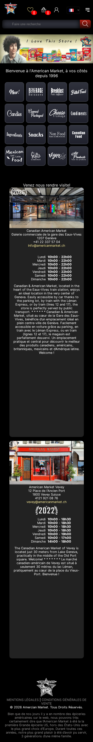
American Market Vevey (46, 487)
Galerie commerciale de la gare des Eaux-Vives (46, 234)
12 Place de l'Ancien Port (46, 491)
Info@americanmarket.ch (46, 245)
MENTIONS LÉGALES (23, 700)
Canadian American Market (46, 231)
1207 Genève (46, 238)
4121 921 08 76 (46, 498)
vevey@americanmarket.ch (47, 502)
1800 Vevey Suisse (46, 494)
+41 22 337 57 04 (46, 242)
